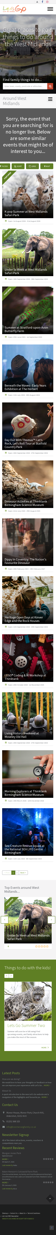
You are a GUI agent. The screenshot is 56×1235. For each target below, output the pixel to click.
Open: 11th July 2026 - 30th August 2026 (24, 395)
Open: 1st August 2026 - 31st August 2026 (24, 221)
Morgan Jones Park (11, 1153)
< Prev (7, 872)
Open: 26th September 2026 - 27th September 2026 (28, 453)
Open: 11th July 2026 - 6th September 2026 (25, 859)
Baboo (31, 1219)
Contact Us (13, 1213)
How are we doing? (11, 1079)
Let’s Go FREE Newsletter (10, 1216)
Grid (33, 166)
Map (48, 166)
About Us (6, 1090)
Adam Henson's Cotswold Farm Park (19, 1171)
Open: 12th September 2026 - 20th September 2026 (28, 627)
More (44, 1047)
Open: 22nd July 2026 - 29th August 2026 (24, 511)
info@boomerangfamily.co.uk (21, 1126)
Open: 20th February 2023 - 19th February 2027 (26, 569)
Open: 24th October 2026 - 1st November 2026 (26, 685)
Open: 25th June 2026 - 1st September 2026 (25, 337)
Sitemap (5, 1213)
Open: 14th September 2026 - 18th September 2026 (28, 279)
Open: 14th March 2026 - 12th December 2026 (26, 801)
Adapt (21, 1219)
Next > (23, 872)
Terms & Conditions (34, 1213)
